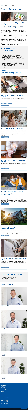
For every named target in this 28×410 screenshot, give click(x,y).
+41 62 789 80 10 (3, 331)
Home (2, 5)
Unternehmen (3, 395)
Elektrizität (5, 5)
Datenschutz (7, 397)
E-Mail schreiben (4, 389)
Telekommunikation (4, 394)
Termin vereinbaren (5, 105)
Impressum (2, 397)
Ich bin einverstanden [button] (24, 408)
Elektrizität (2, 393)
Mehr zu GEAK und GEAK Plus (6, 103)
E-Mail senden (3, 355)
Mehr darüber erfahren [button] (12, 408)
